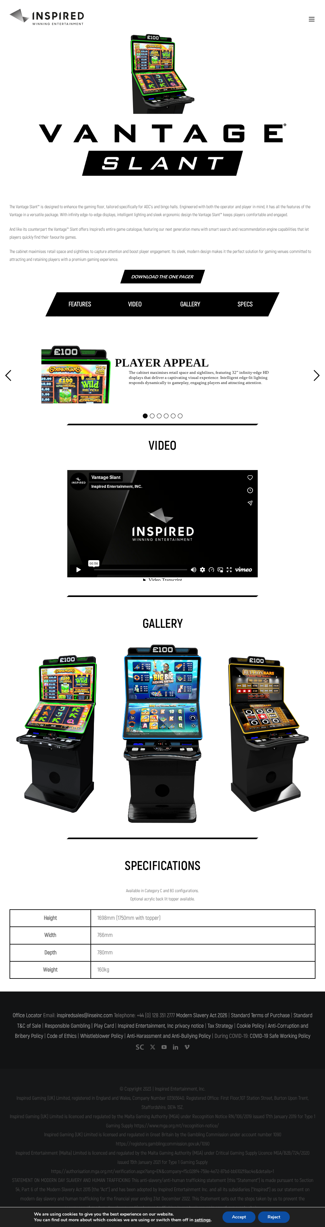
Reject (274, 1217)
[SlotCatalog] (140, 1047)
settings (203, 1220)
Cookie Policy (250, 1026)
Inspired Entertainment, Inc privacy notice (161, 1026)
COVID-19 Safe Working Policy (280, 1036)
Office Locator (27, 1015)
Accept (239, 1217)
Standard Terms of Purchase (260, 1015)
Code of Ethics (61, 1036)
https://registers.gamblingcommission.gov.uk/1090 (162, 1144)
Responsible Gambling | (69, 1026)
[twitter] (152, 1047)
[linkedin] (175, 1047)
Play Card (104, 1026)
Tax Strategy (220, 1026)
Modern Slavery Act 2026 (201, 1015)
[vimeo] (186, 1047)
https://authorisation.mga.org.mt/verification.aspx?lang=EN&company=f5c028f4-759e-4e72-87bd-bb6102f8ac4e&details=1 (162, 1171)
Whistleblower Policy (101, 1036)
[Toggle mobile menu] (312, 19)
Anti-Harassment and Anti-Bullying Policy (169, 1036)
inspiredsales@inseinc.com (85, 1015)
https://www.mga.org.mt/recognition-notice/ (176, 1126)
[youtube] (164, 1047)
